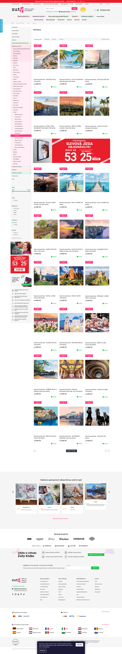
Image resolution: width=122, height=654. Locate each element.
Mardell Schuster (19, 114)
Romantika (15, 95)
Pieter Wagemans (19, 145)
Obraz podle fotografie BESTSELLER (20, 43)
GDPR (59, 592)
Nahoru (34, 451)
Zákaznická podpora (65, 11)
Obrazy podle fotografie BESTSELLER (21, 48)
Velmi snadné (16, 208)
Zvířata (14, 79)
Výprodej (15, 58)
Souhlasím (79, 644)
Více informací (105, 611)
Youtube (72, 546)
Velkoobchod (97, 589)
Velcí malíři (15, 105)
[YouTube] (18, 594)
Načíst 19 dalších (71, 451)
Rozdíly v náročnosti (44, 592)
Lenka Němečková (19, 128)
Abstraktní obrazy (17, 91)
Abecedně (61, 39)
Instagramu (60, 546)
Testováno (97, 586)
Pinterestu (84, 546)
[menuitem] (24, 16)
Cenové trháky (15, 30)
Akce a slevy (61, 597)
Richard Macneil (18, 124)
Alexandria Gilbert (19, 138)
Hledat (74, 8)
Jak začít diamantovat (26, 3)
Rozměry (15, 63)
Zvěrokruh (15, 102)
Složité (15, 214)
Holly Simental (18, 121)
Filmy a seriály (16, 72)
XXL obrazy (15, 65)
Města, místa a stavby (18, 86)
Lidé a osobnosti (17, 88)
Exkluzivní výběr (15, 36)
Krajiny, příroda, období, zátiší (20, 84)
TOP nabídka (15, 33)
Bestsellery (15, 70)
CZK (101, 3)
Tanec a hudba (16, 93)
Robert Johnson (18, 140)
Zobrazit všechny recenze (60, 518)
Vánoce (14, 154)
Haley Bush (17, 133)
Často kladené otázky (44, 594)
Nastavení (42, 650)
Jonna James (18, 116)
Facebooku (47, 546)
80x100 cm (16, 234)
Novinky (15, 56)
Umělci (14, 112)
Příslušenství (15, 176)
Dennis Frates (18, 119)
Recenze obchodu (98, 584)
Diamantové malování (17, 166)
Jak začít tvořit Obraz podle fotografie (50, 3)
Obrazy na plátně (80, 589)
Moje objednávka (64, 3)
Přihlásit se (95, 568)
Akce (78, 594)
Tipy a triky (42, 589)
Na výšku (15, 224)
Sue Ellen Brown (18, 131)
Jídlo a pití (15, 109)
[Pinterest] (21, 594)
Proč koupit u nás (43, 597)
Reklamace (60, 589)
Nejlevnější (46, 39)
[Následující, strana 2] (106, 451)
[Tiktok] (24, 594)
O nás (71, 3)
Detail (54, 87)
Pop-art (15, 98)
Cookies (60, 594)
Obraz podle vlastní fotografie (83, 581)
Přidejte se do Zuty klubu (95, 554)
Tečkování (14, 169)
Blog (41, 599)
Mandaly (15, 152)
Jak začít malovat (15, 3)
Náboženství (16, 100)
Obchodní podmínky (62, 584)
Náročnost (15, 60)
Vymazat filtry (16, 238)
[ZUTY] (21, 580)
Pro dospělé (16, 77)
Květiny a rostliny (17, 81)
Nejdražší (54, 39)
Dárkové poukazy (17, 156)
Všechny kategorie (80, 597)
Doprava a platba (78, 3)
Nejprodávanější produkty (82, 592)
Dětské (14, 74)
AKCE (14, 67)
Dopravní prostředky (18, 107)
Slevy (13, 179)
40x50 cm (16, 232)
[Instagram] (15, 594)
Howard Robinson (19, 126)
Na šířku (15, 222)
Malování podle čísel (16, 46)
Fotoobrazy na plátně (17, 172)
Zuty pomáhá (97, 592)
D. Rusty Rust (18, 142)
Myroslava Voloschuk (19, 147)
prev (13, 492)
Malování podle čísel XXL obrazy (83, 599)
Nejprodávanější (17, 53)
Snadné (15, 210)
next (109, 492)
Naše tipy (14, 40)
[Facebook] (13, 594)
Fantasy (15, 149)
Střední (15, 212)
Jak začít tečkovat (37, 3)
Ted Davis (17, 135)
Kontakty (87, 3)
